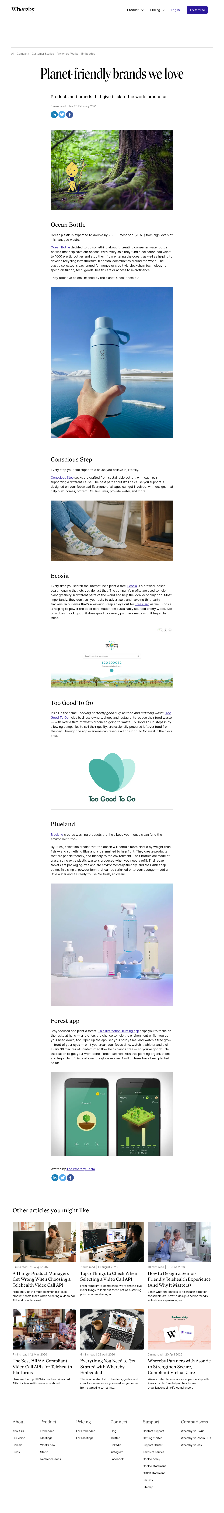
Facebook (117, 1459)
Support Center (152, 1445)
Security (148, 1480)
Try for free (197, 10)
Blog (113, 1431)
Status (44, 1452)
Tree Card (142, 604)
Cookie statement (154, 1466)
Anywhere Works (67, 53)
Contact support (153, 1431)
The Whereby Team (80, 1169)
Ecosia (132, 586)
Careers (17, 1445)
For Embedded (85, 1431)
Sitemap (148, 1487)
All (12, 53)
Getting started (153, 1438)
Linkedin (115, 1445)
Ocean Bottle (60, 247)
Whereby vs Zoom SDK (196, 1438)
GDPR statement (154, 1473)
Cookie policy (151, 1459)
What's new (47, 1445)
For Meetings (84, 1438)
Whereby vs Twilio (193, 1431)
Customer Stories (43, 53)
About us (18, 1431)
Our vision (19, 1438)
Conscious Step (62, 477)
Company (23, 53)
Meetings (46, 1438)
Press (16, 1452)
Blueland (57, 834)
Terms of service (153, 1452)
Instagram (116, 1452)
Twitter (115, 1438)
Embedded (88, 53)
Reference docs (50, 1459)
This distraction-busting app (118, 1031)
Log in (175, 10)
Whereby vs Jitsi (191, 1445)
